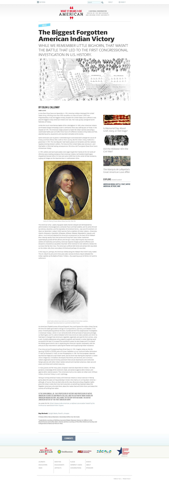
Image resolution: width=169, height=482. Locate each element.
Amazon (66, 413)
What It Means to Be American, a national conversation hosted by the (72, 403)
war (118, 186)
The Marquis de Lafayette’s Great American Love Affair (116, 170)
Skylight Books (53, 413)
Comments (68, 438)
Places (72, 462)
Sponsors (89, 468)
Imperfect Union (76, 465)
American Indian (109, 184)
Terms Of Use (117, 478)
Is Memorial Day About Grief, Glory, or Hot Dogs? (115, 129)
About (88, 465)
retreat (113, 186)
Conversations (75, 468)
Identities (58, 462)
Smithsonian (43, 405)
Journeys (42, 462)
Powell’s (60, 413)
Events (88, 462)
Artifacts (58, 468)
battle (118, 184)
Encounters (43, 465)
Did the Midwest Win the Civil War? (115, 150)
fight (123, 184)
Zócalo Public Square (56, 405)
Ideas (40, 468)
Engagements (59, 465)
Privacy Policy (126, 478)
